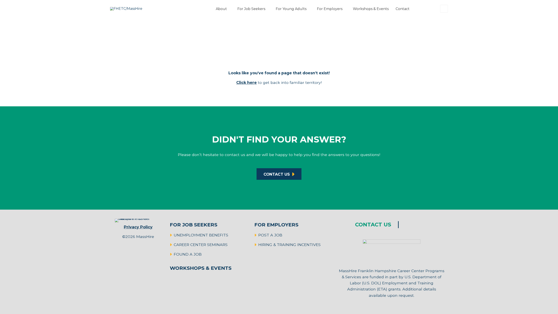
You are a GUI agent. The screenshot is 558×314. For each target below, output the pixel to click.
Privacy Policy (138, 227)
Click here (246, 82)
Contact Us (277, 174)
